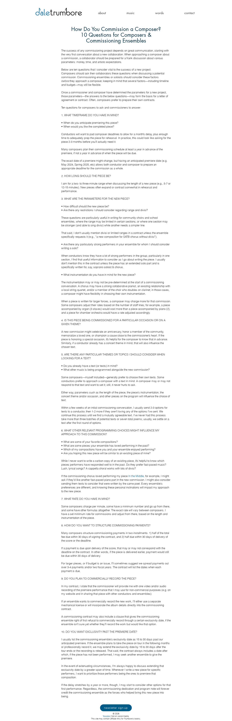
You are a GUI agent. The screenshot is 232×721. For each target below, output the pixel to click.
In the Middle (136, 476)
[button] (102, 13)
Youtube (106, 716)
